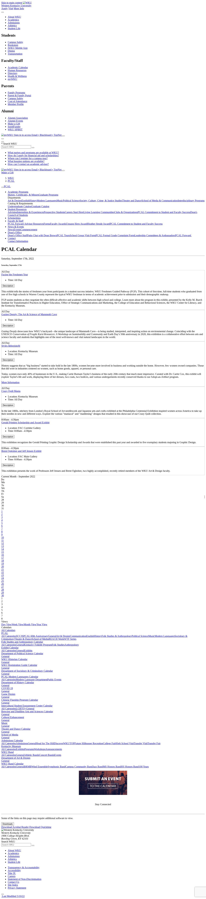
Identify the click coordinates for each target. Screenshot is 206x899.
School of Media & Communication (159, 200)
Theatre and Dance (131, 200)
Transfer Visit (140, 743)
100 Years (144, 766)
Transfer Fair (153, 743)
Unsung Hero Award (76, 223)
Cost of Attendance (17, 101)
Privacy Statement (17, 887)
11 (2, 540)
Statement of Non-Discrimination (24, 879)
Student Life (14, 28)
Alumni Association (18, 118)
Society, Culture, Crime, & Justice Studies (101, 200)
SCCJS (19, 636)
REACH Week (56, 639)
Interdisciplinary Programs (191, 200)
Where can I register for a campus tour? (28, 158)
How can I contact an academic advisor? (28, 164)
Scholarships (14, 218)
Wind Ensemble (40, 766)
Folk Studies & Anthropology (117, 636)
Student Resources (17, 209)
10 (2, 537)
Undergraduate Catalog (19, 206)
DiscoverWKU (62, 743)
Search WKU (9, 143)
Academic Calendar (18, 67)
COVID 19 (7, 688)
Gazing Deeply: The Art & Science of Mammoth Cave (29, 314)
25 (2, 581)
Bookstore (13, 45)
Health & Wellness (17, 76)
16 (2, 554)
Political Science (71, 200)
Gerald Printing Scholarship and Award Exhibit (25, 422)
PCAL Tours (63, 235)
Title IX (12, 873)
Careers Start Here (74, 212)
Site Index (13, 885)
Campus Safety (15, 42)
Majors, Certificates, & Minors (23, 194)
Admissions (14, 22)
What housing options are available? (26, 161)
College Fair (109, 743)
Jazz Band (98, 766)
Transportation (15, 53)
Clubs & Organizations (126, 212)
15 (2, 552)
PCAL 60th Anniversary (35, 636)
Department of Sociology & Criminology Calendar (27, 670)
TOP (72, 743)
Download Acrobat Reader (15, 827)
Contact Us (13, 882)
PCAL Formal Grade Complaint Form (115, 235)
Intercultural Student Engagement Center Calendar (26, 705)
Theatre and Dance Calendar (15, 729)
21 (2, 569)
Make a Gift (14, 123)
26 (2, 583)
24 (2, 578)
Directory (12, 73)
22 (2, 572)
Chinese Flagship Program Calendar (19, 700)
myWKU (12, 79)
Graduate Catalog (40, 206)
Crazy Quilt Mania (10, 391)
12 (2, 543)
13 (2, 546)
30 (2, 595)
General (52, 636)
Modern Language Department (31, 679)
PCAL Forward (16, 223)
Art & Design (15, 200)
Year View (42, 624)
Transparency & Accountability (23, 867)
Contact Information (18, 241)
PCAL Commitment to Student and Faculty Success (164, 212)
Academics (13, 19)
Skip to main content (11, 2)
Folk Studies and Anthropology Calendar (22, 641)
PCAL (11, 181)
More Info (19, 8)
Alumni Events (15, 120)
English (25, 200)
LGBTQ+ (21, 708)
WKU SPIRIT (15, 129)
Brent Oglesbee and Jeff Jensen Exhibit (21, 451)
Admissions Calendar (12, 740)
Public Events (54, 679)
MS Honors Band (112, 766)
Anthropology (72, 644)
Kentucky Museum (11, 746)
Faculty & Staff (15, 221)
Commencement (29, 229)
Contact (12, 238)
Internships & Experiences (30, 212)
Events (17, 229)
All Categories (8, 636)
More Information (10, 382)
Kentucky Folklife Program (38, 644)
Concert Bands (46, 755)
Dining (11, 50)
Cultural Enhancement (12, 717)
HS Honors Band (130, 766)
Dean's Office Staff (17, 235)
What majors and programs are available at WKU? (33, 152)
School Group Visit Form (83, 235)
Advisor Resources (34, 223)
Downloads (8, 824)
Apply (4, 8)
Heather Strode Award (98, 223)
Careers (11, 876)
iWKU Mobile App (18, 48)
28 (2, 589)
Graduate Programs (48, 194)
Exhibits (28, 650)
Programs (29, 749)
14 (2, 549)
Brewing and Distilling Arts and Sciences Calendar (27, 711)
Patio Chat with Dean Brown (42, 235)
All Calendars (8, 630)
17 (2, 557)
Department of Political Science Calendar (22, 653)
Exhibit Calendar (10, 647)
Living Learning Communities (99, 212)
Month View (30, 624)
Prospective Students (54, 212)
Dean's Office (15, 232)
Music (60, 200)
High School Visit (125, 743)
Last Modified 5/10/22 (13, 896)
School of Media (40, 639)
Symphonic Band (56, 766)
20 (2, 566)
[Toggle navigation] (2, 187)
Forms (47, 223)
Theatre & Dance (23, 639)
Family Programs (16, 92)
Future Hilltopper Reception (89, 743)
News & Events (16, 226)
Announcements (53, 749)
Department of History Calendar (17, 682)
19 (2, 563)
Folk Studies (58, 644)
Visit (10, 8)
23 (2, 575)
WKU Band (7, 752)
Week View (18, 624)
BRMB (28, 766)
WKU (11, 178)
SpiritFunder (14, 126)
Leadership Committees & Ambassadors (154, 235)
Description (8, 286)
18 (2, 560)
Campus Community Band (79, 766)
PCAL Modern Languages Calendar (19, 676)
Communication (78, 636)
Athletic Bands (31, 755)
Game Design (8, 694)
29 (2, 592)
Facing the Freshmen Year (14, 274)
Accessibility (14, 870)
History (33, 200)
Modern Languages (47, 200)
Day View (6, 624)
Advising (12, 212)
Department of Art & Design (15, 758)
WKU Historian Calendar (14, 659)
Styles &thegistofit (10, 345)
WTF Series (70, 639)
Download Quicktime (40, 827)
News (11, 229)
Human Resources (17, 70)
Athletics (12, 25)
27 (2, 586)
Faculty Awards (58, 223)
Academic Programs (18, 192)
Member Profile (16, 104)
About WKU (14, 16)
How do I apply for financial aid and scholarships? (33, 155)
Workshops (39, 749)
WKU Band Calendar (12, 763)
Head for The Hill (45, 743)
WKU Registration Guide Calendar (19, 665)
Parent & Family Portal (19, 95)
